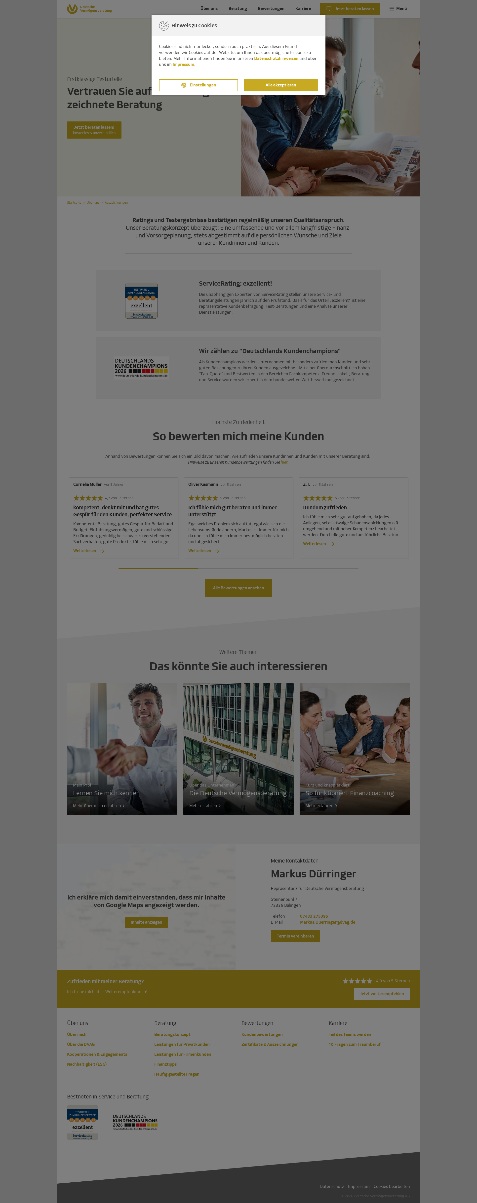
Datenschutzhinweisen (276, 58)
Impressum (183, 64)
